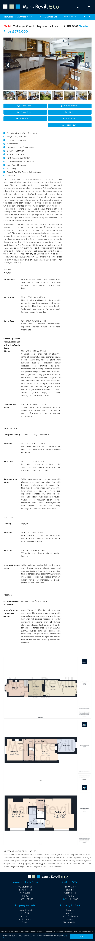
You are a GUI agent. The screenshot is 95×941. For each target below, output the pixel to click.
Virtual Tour (71, 125)
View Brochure (70, 106)
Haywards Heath (25, 910)
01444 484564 (69, 17)
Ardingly (69, 913)
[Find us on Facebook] (89, 16)
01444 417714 (35, 17)
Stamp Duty (26, 112)
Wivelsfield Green (70, 916)
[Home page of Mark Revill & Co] (29, 9)
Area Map (70, 118)
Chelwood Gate (70, 922)
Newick (70, 919)
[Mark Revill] (84, 16)
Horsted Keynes (25, 919)
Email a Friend (26, 118)
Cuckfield (25, 916)
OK (81, 937)
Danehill (25, 922)
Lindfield (25, 913)
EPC (71, 112)
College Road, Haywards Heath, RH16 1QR (41, 26)
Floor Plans (26, 106)
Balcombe (70, 910)
